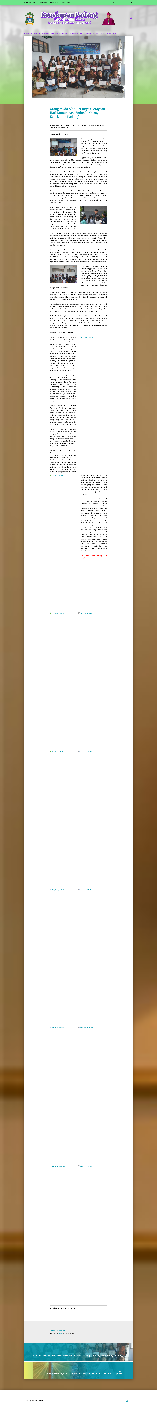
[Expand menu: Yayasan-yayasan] (72, 2)
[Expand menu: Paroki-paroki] (59, 2)
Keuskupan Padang (29, 2)
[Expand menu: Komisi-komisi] (47, 2)
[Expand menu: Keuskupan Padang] (36, 2)
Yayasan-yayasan (66, 2)
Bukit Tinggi (76, 125)
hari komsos (56, 1308)
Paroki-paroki (54, 2)
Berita (69, 125)
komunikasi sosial (69, 1308)
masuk (60, 1333)
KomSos (83, 125)
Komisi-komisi (43, 2)
